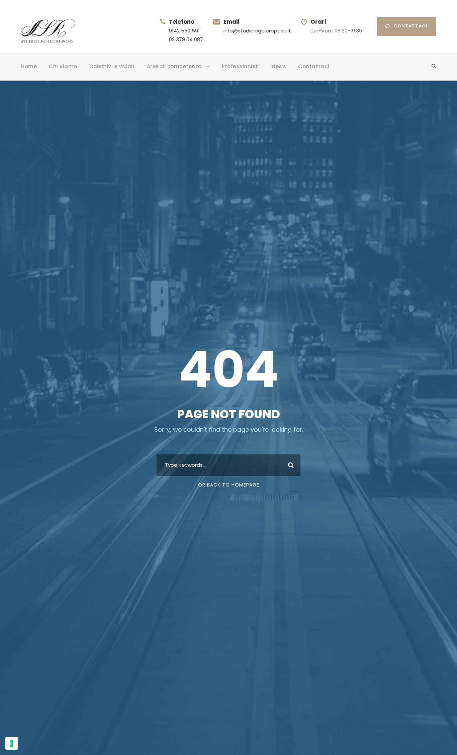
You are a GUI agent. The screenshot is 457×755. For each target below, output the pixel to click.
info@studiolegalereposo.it (257, 30)
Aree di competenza (174, 66)
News (279, 66)
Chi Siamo (63, 66)
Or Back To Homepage (228, 484)
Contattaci (410, 26)
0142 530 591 (184, 30)
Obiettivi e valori (112, 66)
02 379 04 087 (186, 39)
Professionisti (241, 66)
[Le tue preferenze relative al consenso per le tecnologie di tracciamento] (11, 743)
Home (29, 66)
